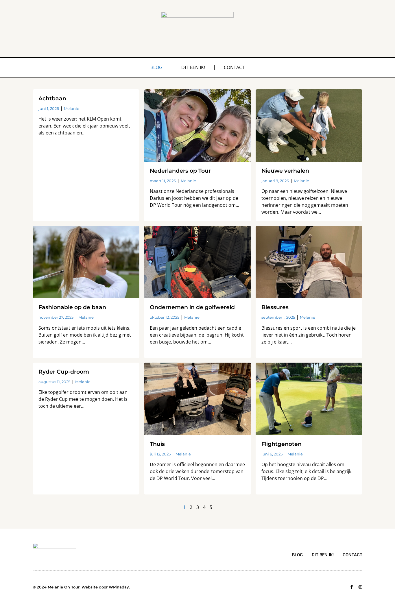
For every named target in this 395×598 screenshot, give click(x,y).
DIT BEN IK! (193, 67)
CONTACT (234, 67)
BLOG (156, 67)
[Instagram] (360, 587)
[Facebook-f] (352, 587)
